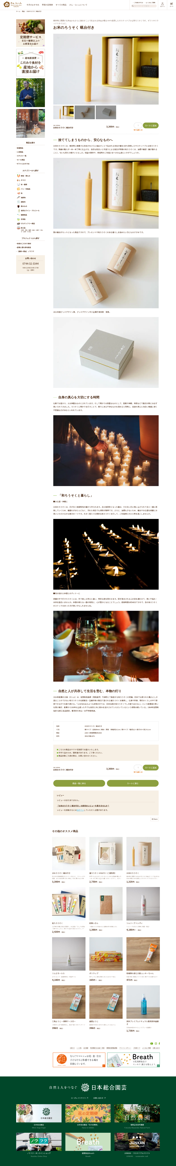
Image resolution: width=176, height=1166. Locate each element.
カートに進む (133, 783)
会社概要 (85, 1048)
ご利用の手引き (138, 2)
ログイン (80, 810)
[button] (63, 112)
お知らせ (72, 1048)
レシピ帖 (79, 1048)
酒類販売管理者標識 (111, 1048)
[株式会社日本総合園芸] (88, 1087)
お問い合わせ (156, 1048)
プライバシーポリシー (125, 1048)
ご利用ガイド (136, 1048)
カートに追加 (150, 125)
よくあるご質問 (150, 2)
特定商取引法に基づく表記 (97, 1048)
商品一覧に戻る (79, 783)
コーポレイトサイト (78, 1098)
